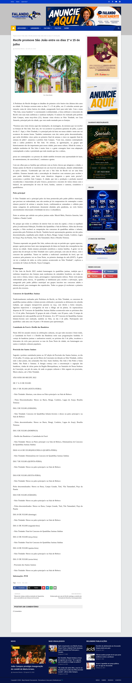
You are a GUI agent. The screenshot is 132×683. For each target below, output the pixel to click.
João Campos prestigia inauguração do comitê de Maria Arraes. (27, 667)
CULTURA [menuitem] (47, 28)
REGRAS (110, 680)
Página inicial (17, 36)
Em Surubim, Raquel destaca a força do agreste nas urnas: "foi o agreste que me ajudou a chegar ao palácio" (70, 660)
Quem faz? (24, 1)
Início (12, 1)
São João (24, 36)
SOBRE (104, 680)
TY (62, 680)
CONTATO (118, 680)
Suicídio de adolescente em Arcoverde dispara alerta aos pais (108, 647)
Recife (19, 583)
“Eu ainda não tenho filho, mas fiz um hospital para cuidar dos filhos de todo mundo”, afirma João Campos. (70, 670)
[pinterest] (119, 1)
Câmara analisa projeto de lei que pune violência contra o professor (108, 656)
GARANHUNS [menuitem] (35, 28)
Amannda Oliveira (20, 49)
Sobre (17, 1)
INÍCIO (98, 680)
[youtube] (116, 1)
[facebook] (112, 1)
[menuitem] (13, 28)
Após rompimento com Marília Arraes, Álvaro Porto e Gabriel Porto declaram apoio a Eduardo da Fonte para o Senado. (70, 649)
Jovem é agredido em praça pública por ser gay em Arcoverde (107, 664)
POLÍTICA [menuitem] (58, 28)
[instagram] (109, 1)
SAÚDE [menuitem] (66, 28)
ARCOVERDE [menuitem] (21, 28)
